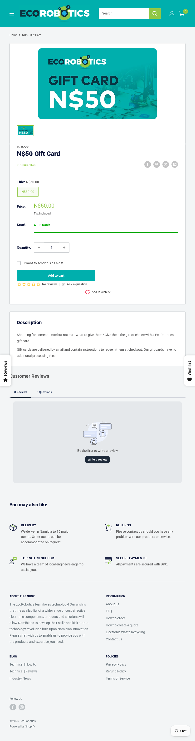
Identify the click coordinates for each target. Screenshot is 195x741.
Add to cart (56, 275)
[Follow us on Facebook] (13, 707)
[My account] (172, 13)
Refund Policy (116, 671)
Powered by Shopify (22, 726)
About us (112, 604)
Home (13, 35)
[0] (182, 13)
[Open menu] (12, 13)
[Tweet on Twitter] (165, 164)
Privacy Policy (116, 664)
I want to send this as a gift (43, 263)
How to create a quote (122, 625)
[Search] (155, 13)
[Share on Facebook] (147, 164)
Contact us (114, 639)
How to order (115, 618)
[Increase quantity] (64, 247)
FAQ (109, 611)
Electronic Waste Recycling (125, 632)
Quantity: (24, 247)
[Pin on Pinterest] (156, 164)
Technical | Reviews (24, 671)
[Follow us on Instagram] (22, 707)
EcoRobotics (26, 165)
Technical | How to (23, 664)
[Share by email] (174, 164)
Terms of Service (118, 678)
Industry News (20, 678)
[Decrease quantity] (39, 247)
